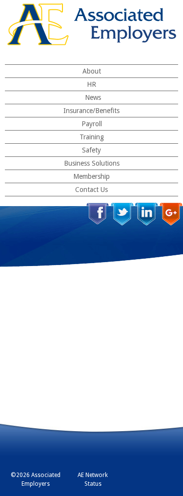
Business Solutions (92, 163)
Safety (91, 150)
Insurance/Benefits (91, 110)
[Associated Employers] (91, 24)
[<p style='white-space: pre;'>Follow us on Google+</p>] (171, 214)
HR (91, 84)
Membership (91, 176)
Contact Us (91, 189)
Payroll (91, 124)
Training (92, 137)
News (93, 97)
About (91, 71)
